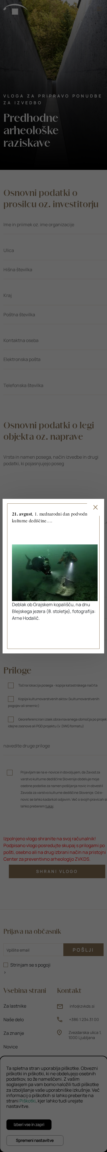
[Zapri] (95, 507)
